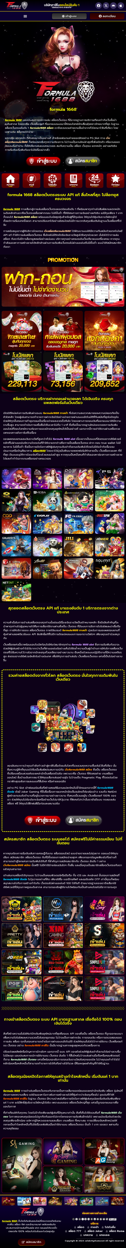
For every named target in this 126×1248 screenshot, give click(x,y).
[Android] (113, 5)
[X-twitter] (106, 5)
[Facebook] (98, 5)
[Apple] (120, 5)
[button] (25, 16)
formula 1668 (9, 1221)
